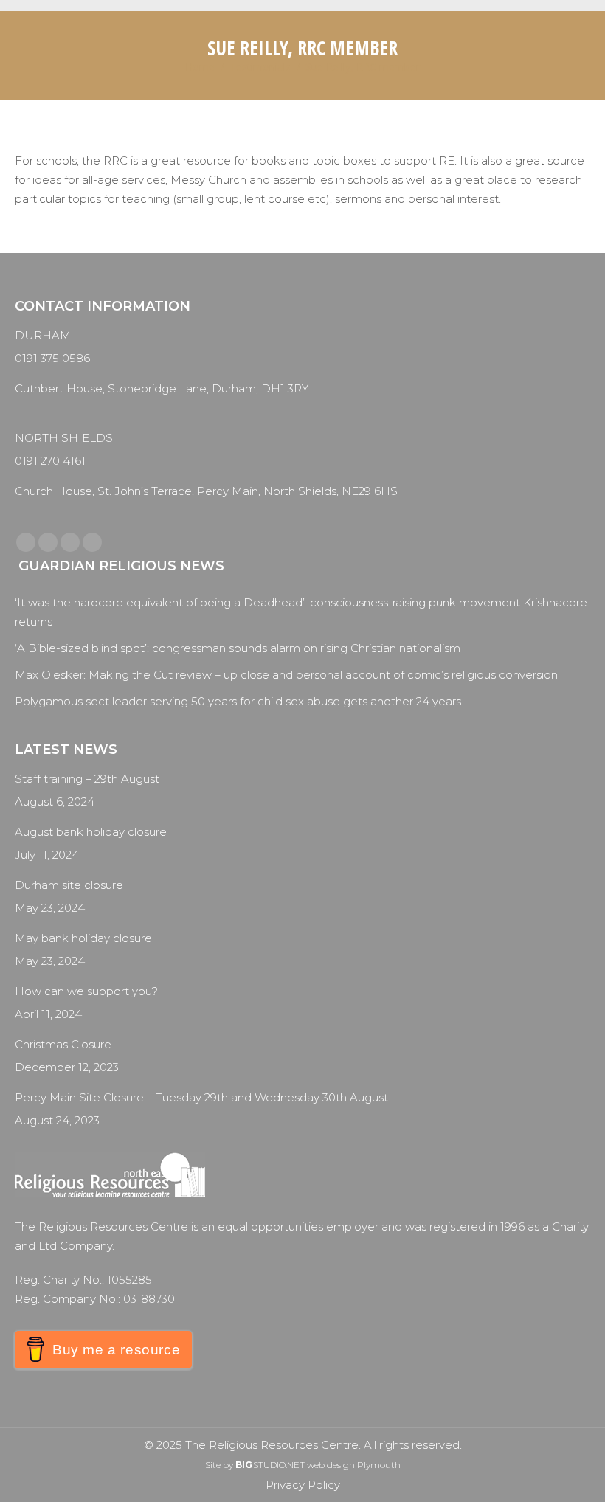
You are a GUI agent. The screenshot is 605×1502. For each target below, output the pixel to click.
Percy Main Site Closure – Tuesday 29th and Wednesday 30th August (201, 1097)
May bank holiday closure (83, 938)
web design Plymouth (354, 1464)
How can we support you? (86, 991)
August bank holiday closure (91, 832)
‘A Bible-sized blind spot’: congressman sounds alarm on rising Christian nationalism (237, 648)
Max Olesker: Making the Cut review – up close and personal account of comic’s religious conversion (286, 675)
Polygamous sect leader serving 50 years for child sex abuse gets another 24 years (238, 701)
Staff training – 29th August (87, 779)
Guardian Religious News (121, 566)
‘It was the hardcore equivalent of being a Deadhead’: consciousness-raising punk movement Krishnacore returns (301, 612)
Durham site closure (69, 885)
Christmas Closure (63, 1044)
